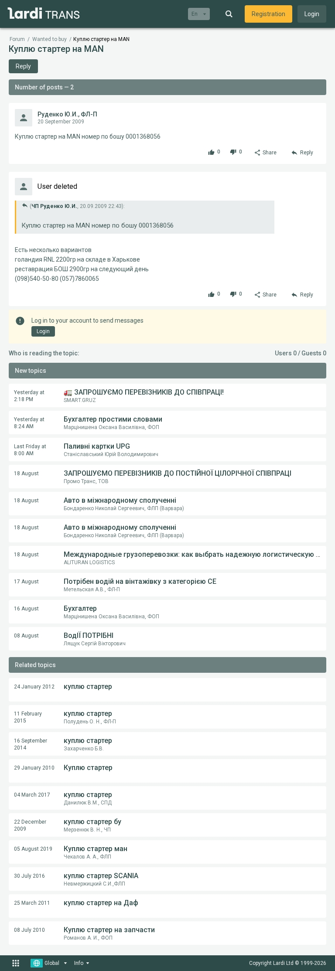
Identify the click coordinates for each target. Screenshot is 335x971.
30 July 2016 (29, 876)
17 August (26, 582)
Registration (268, 13)
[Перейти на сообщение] (24, 205)
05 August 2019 (33, 849)
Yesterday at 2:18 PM (29, 395)
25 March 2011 (32, 903)
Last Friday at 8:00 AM (30, 450)
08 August (26, 636)
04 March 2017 (32, 795)
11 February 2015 (28, 717)
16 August (26, 609)
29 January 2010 (34, 768)
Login (311, 13)
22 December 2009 (30, 825)
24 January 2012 (34, 687)
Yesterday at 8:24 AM (29, 422)
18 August (26, 473)
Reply (23, 66)
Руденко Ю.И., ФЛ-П (67, 114)
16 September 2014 (30, 744)
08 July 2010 (29, 930)
